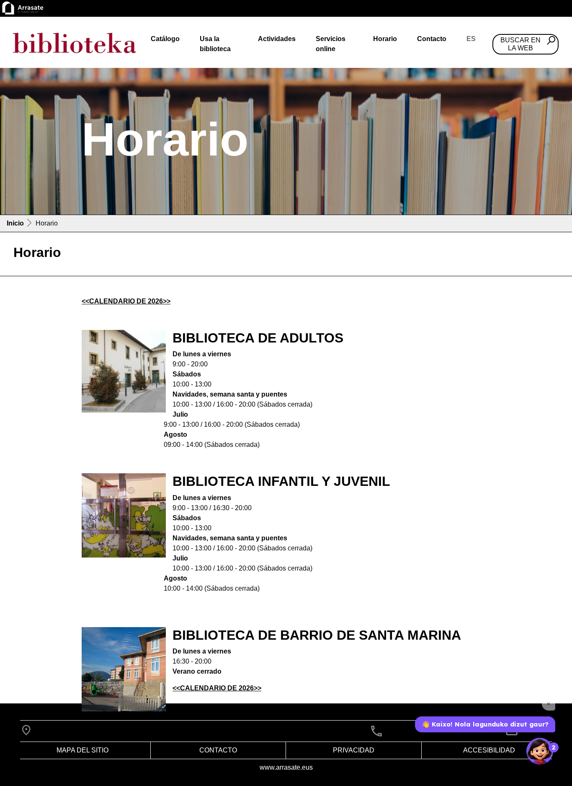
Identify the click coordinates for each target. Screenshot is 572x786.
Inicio (15, 223)
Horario (385, 38)
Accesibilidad (489, 750)
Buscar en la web (520, 44)
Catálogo (165, 38)
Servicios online (330, 43)
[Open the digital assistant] (539, 751)
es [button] (471, 38)
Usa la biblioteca (215, 43)
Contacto (431, 38)
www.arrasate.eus (286, 767)
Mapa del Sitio (82, 750)
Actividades (277, 38)
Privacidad (353, 750)
